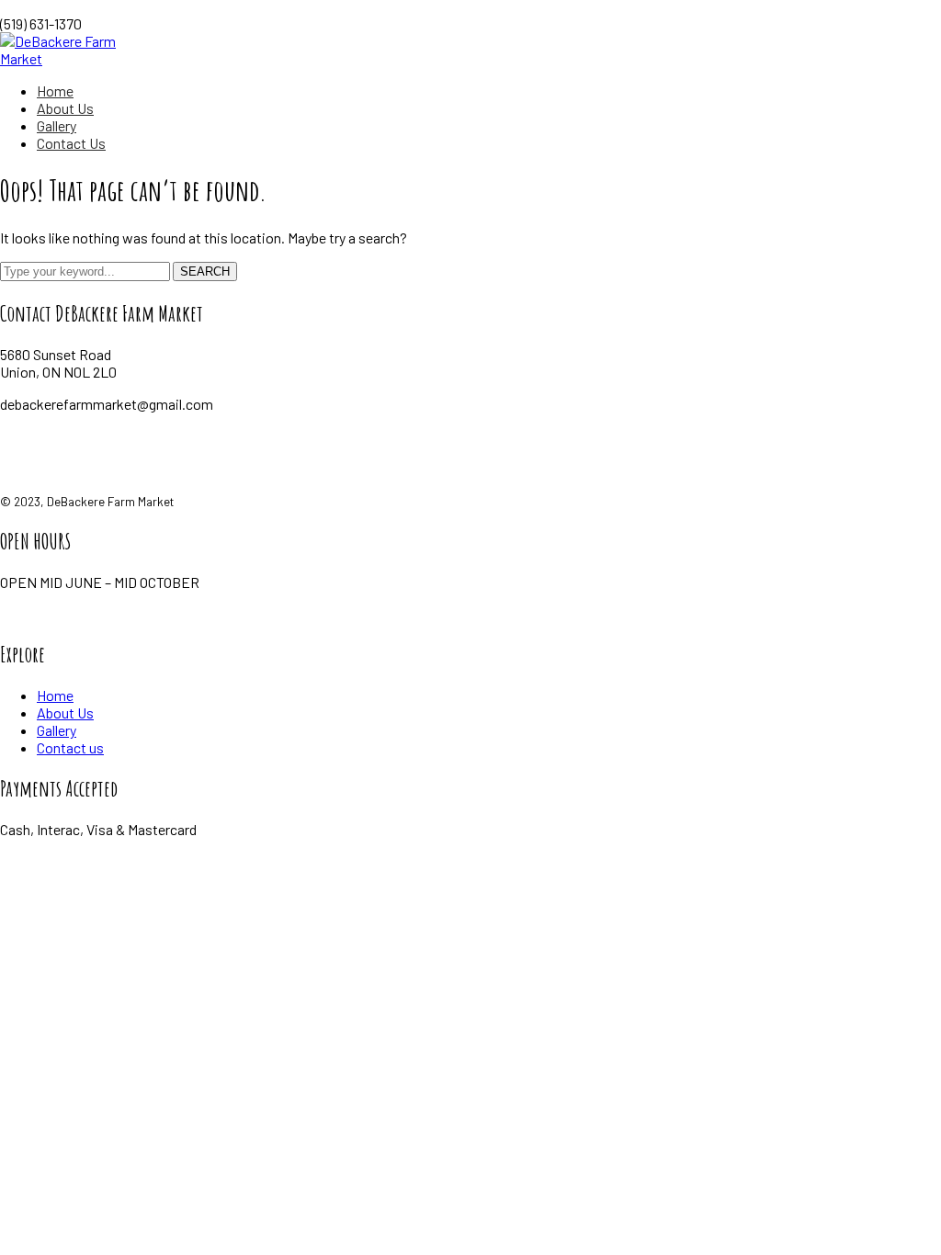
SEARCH (205, 271)
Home (55, 695)
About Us (65, 712)
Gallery (56, 730)
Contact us (70, 747)
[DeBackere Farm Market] (79, 58)
